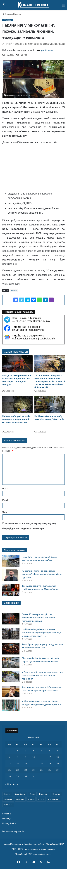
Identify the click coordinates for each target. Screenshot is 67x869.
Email (5, 500)
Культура (56, 794)
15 (17, 763)
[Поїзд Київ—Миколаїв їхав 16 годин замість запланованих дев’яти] (10, 561)
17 (33, 763)
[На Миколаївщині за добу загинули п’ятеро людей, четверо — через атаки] (17, 404)
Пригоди (17, 14)
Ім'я (5, 488)
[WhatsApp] (39, 300)
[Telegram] (45, 300)
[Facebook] (15, 300)
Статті (41, 799)
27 (57, 770)
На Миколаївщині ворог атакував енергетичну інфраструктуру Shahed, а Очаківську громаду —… (42, 632)
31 (33, 776)
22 (17, 770)
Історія (7, 794)
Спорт (31, 799)
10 (33, 757)
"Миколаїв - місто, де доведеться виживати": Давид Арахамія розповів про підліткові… (42, 574)
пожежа (14, 291)
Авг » (15, 784)
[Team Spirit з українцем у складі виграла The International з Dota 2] (10, 648)
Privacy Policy (9, 823)
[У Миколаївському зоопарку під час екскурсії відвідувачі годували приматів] (10, 705)
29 (17, 776)
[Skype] (27, 300)
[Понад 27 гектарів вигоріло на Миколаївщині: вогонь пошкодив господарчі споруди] (17, 363)
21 (9, 770)
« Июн (8, 784)
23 (25, 770)
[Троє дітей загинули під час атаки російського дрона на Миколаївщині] (10, 590)
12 (49, 757)
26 (49, 770)
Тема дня (8, 805)
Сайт (4, 512)
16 (25, 763)
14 (9, 763)
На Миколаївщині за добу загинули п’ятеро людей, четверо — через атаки (16, 419)
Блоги (32, 794)
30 (25, 776)
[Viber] (51, 300)
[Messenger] (33, 300)
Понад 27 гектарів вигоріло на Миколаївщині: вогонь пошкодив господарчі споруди (38, 617)
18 (41, 763)
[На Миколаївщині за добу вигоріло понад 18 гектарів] (49, 404)
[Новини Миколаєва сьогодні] (33, 5)
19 (49, 763)
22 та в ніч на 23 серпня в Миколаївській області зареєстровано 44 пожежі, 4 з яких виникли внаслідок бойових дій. (49, 381)
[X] (21, 300)
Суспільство (53, 799)
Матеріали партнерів (13, 831)
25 (41, 770)
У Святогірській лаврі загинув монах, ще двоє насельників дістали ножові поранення (42, 675)
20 (57, 763)
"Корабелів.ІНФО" (55, 844)
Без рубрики (19, 794)
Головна (8, 14)
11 (42, 757)
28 (9, 776)
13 (57, 757)
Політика (8, 799)
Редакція (6, 818)
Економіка (43, 794)
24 (33, 770)
